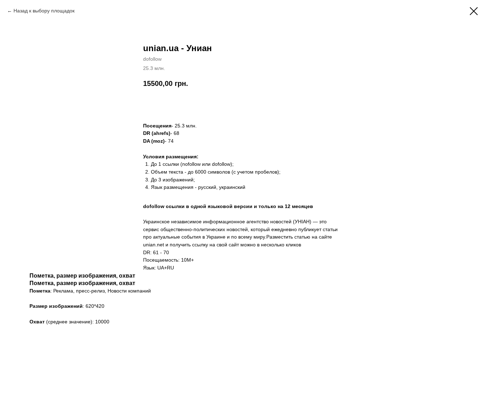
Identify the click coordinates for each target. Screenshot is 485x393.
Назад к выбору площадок (44, 10)
